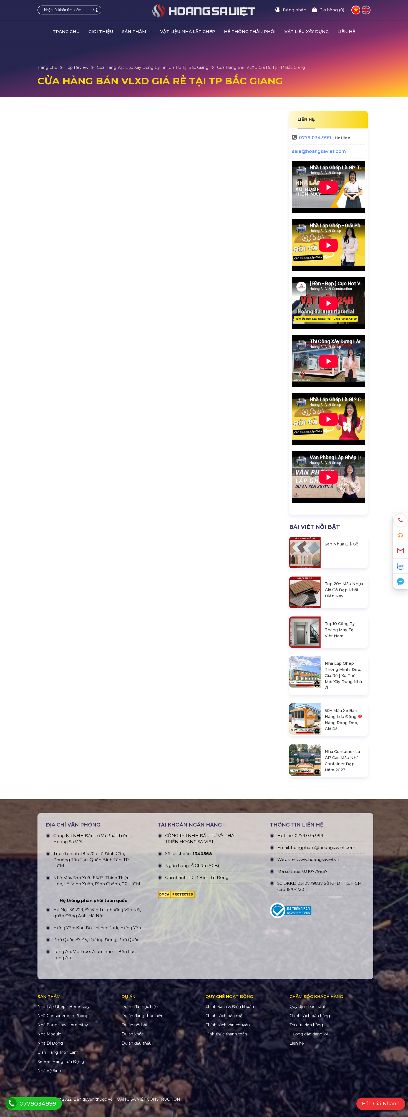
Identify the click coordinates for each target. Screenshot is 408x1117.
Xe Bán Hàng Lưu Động (60, 1061)
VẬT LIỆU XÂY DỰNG (306, 31)
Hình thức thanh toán (226, 1034)
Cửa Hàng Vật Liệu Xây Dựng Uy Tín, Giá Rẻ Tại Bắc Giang (152, 67)
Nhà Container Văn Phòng (63, 1015)
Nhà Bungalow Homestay (62, 1024)
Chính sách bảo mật (224, 1015)
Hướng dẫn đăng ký (308, 1034)
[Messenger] (400, 581)
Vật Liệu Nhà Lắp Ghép (187, 31)
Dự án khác (132, 1034)
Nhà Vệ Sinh (49, 1070)
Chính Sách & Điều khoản (229, 1006)
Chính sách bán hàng (309, 1015)
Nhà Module (49, 1034)
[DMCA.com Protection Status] (176, 896)
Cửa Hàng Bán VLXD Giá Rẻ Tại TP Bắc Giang (261, 67)
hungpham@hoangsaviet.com (323, 847)
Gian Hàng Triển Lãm (57, 1052)
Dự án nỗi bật (135, 1024)
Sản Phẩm (134, 31)
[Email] (400, 550)
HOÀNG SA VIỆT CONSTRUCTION (147, 1099)
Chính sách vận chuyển (227, 1024)
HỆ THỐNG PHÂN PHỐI (250, 31)
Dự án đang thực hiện (142, 1015)
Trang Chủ (66, 31)
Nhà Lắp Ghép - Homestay (63, 1006)
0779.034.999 (315, 137)
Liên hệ (346, 31)
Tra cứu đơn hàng (306, 1024)
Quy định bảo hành (307, 1006)
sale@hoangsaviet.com (319, 151)
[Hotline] (400, 520)
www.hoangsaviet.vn (318, 859)
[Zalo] (400, 566)
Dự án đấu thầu (137, 1043)
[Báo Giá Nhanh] (400, 535)
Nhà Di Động (50, 1043)
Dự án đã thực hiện (140, 1006)
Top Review (77, 67)
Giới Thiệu (101, 31)
